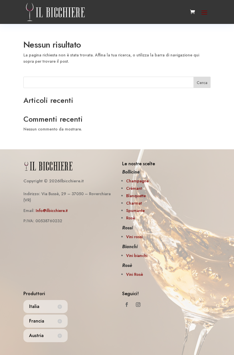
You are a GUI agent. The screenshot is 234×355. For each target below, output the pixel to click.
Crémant (134, 188)
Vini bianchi (136, 255)
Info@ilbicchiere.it (52, 210)
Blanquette (136, 196)
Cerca (202, 82)
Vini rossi (134, 237)
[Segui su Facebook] (126, 304)
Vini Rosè (134, 274)
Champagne (137, 181)
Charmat (134, 203)
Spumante (135, 210)
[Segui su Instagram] (138, 304)
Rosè (130, 218)
